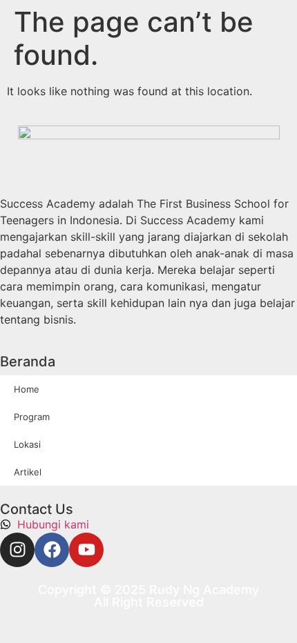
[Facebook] (52, 550)
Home (26, 389)
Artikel (27, 471)
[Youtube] (86, 550)
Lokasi (27, 444)
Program (32, 416)
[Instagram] (17, 550)
